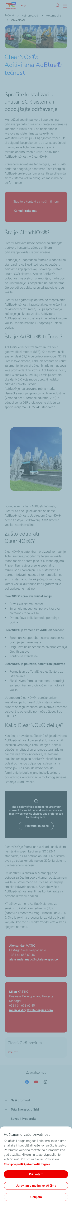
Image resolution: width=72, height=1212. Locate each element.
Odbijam (36, 1197)
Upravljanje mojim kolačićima (36, 1185)
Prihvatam (36, 1174)
